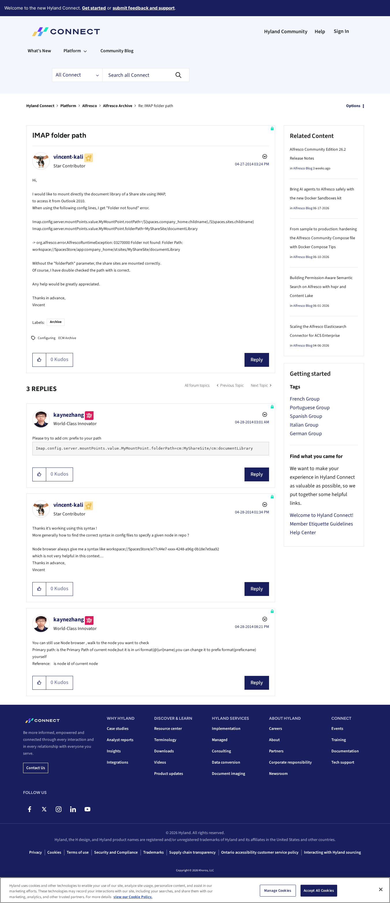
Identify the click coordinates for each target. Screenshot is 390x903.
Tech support (342, 762)
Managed (219, 740)
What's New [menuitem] (39, 51)
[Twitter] (44, 809)
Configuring (46, 338)
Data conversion (226, 762)
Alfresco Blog (302, 168)
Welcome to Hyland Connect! (321, 515)
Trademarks (153, 852)
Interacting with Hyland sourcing (332, 852)
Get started (94, 8)
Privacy (35, 852)
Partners (276, 751)
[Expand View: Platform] (85, 51)
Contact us (35, 768)
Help (320, 31)
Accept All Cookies (319, 890)
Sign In (341, 31)
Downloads (164, 751)
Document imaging (228, 774)
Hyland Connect (40, 106)
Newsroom (278, 774)
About (274, 740)
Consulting (221, 751)
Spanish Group (306, 416)
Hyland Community (285, 31)
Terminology (165, 740)
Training (338, 740)
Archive (55, 321)
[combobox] (145, 75)
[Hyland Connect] (66, 31)
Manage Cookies (277, 890)
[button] (39, 360)
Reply (257, 359)
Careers (275, 729)
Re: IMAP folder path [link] (155, 106)
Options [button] (353, 106)
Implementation (226, 729)
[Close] (380, 889)
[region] (195, 890)
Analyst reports (120, 740)
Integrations (117, 762)
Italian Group (304, 425)
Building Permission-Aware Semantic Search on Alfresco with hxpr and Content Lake (321, 287)
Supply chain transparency (192, 852)
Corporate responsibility (290, 762)
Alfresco (89, 106)
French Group (305, 399)
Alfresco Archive (117, 106)
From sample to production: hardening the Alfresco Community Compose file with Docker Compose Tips (323, 238)
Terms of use (78, 852)
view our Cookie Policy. (132, 897)
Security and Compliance (116, 852)
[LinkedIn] (72, 809)
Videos (160, 762)
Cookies (54, 852)
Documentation (345, 751)
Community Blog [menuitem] (116, 51)
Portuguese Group (310, 407)
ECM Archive (67, 338)
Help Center (303, 532)
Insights (114, 751)
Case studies (117, 729)
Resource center (168, 729)
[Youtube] (87, 809)
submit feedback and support (144, 8)
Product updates (168, 774)
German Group (306, 433)
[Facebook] (29, 809)
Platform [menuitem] (72, 51)
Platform (68, 106)
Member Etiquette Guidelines (321, 524)
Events (337, 729)
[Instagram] (58, 809)
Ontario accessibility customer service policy (259, 852)
